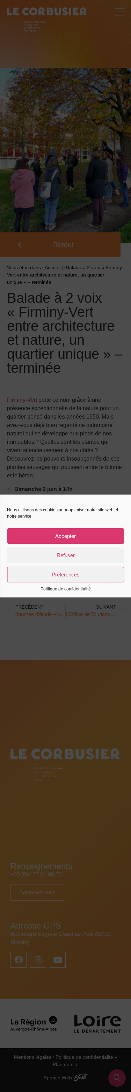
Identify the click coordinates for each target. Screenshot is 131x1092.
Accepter (65, 536)
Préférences (66, 575)
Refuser (66, 555)
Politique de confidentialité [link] (66, 589)
